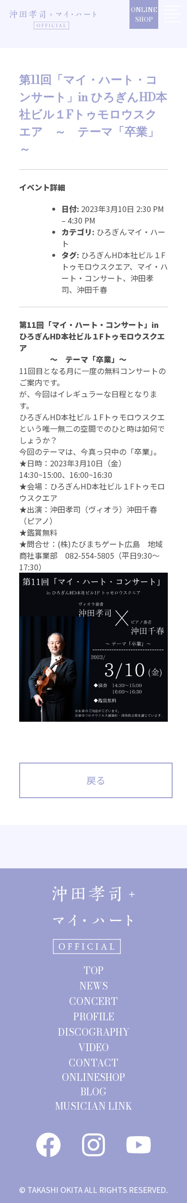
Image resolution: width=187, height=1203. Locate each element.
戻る (95, 780)
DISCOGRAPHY (93, 1032)
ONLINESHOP (144, 14)
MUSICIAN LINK (93, 1106)
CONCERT (93, 1001)
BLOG (93, 1091)
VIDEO (93, 1047)
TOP (93, 970)
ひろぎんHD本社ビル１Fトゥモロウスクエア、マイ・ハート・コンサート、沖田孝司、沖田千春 (114, 272)
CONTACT (93, 1062)
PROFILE (93, 1016)
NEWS (93, 985)
